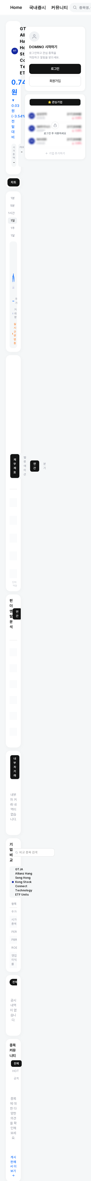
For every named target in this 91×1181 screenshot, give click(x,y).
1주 (12, 228)
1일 (12, 220)
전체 (15, 982)
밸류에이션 (25, 466)
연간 (34, 466)
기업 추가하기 (57, 153)
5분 (12, 205)
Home (16, 7)
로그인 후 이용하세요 (55, 133)
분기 (44, 466)
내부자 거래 (15, 767)
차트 (13, 182)
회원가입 (55, 81)
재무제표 (15, 466)
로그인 (55, 69)
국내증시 (37, 7)
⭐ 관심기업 (55, 102)
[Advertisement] (45, 404)
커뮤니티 (59, 7)
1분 (12, 198)
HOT (15, 1071)
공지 (16, 1078)
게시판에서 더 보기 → (13, 1166)
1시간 (11, 213)
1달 (12, 235)
